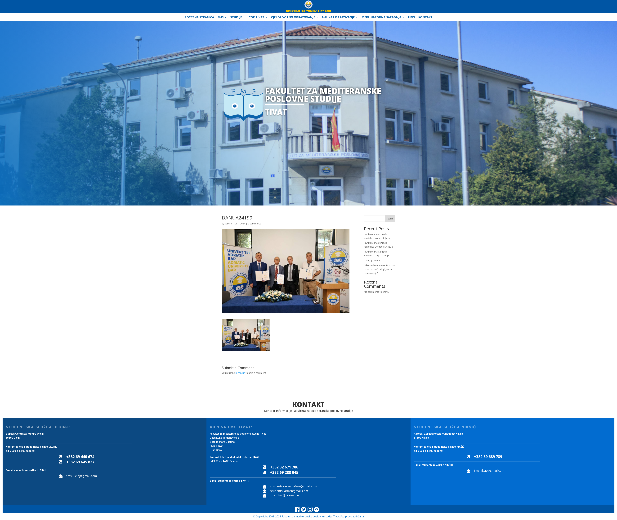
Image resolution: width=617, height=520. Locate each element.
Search (389, 218)
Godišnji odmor (372, 260)
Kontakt (425, 17)
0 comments (254, 223)
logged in (240, 372)
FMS (221, 17)
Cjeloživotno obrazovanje (293, 17)
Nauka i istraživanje (338, 17)
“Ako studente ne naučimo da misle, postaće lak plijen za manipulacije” (379, 269)
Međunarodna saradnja (381, 17)
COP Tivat (256, 17)
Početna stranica (199, 17)
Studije (236, 17)
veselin (228, 223)
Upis (411, 17)
